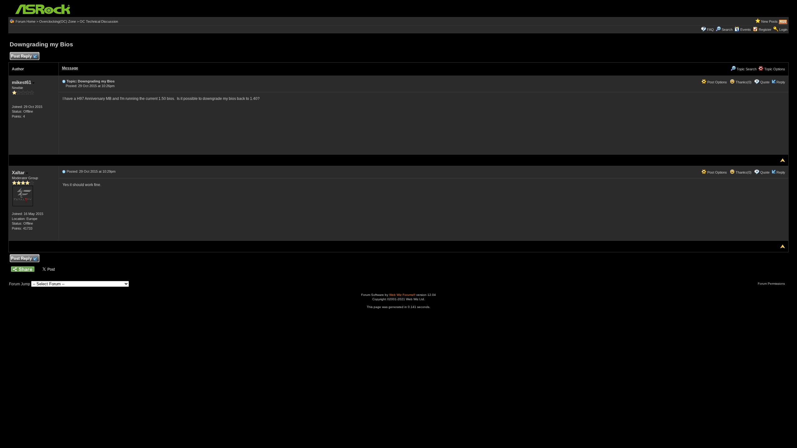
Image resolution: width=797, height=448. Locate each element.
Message (70, 68)
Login (783, 29)
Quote (765, 82)
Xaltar (19, 172)
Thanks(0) (743, 82)
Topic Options (774, 69)
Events (745, 29)
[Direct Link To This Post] (64, 81)
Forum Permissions (772, 283)
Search (727, 29)
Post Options (716, 82)
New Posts (769, 21)
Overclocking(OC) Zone (57, 21)
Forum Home (25, 21)
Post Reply (21, 56)
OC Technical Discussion (99, 21)
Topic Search (746, 69)
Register (765, 29)
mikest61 (22, 82)
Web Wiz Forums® (402, 294)
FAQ (710, 29)
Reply (780, 82)
